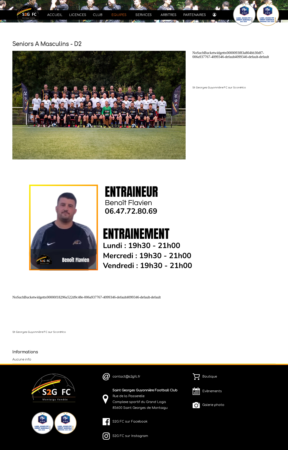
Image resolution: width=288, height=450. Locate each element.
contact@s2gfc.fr (126, 376)
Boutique (209, 376)
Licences (77, 15)
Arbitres (168, 15)
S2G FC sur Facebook (130, 421)
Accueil (54, 15)
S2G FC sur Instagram (130, 436)
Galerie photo (213, 405)
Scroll (276, 438)
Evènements (212, 391)
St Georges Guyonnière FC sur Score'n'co (219, 87)
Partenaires (194, 15)
